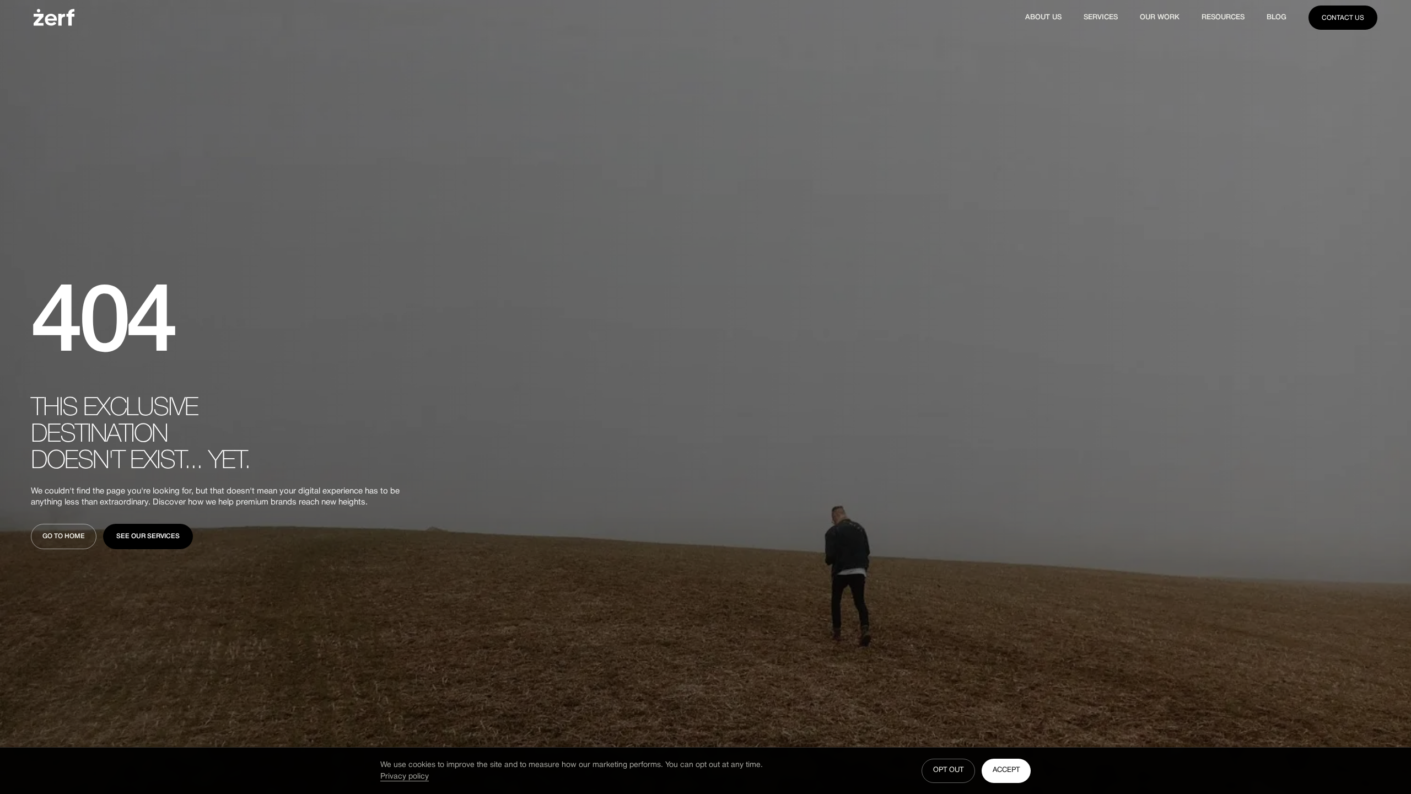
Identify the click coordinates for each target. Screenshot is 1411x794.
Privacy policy (404, 776)
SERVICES (1101, 17)
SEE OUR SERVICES (148, 536)
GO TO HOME (63, 536)
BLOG (1276, 17)
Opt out (948, 770)
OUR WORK (1160, 17)
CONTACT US (1343, 18)
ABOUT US (1043, 17)
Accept (1006, 770)
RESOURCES (1223, 17)
